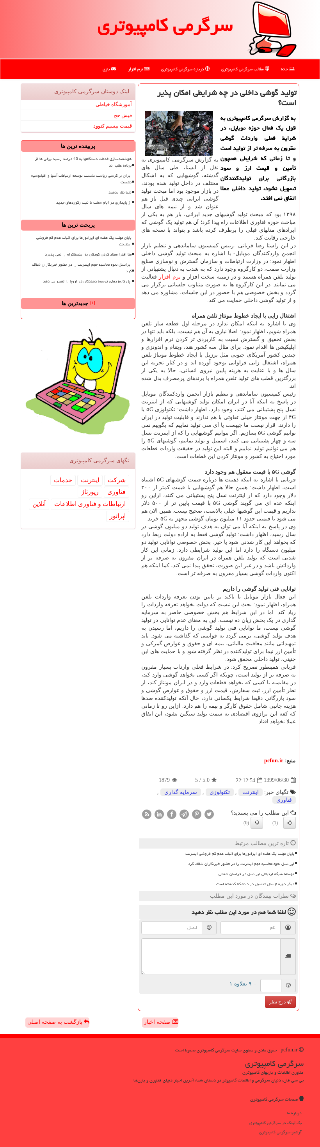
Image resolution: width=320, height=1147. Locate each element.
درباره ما (294, 1113)
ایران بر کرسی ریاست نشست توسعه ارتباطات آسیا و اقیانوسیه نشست (81, 179)
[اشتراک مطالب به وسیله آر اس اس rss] (146, 814)
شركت (117, 480)
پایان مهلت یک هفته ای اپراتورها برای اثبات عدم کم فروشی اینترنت (239, 854)
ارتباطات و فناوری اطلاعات (90, 504)
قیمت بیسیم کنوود (112, 126)
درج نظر (278, 1002)
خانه (285, 69)
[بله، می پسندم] (289, 823)
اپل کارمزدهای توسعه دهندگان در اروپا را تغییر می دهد (87, 281)
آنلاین (39, 504)
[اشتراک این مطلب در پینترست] (196, 814)
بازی (107, 69)
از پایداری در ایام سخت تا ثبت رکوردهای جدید (94, 202)
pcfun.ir (273, 760)
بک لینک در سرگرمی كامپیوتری (275, 1123)
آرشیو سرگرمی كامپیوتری (280, 1132)
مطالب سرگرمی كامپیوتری (243, 69)
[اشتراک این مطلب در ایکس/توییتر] (209, 814)
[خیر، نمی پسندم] (257, 823)
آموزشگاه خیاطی (114, 104)
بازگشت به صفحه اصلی (55, 1022)
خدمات (63, 480)
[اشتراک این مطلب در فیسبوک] (171, 814)
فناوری (284, 800)
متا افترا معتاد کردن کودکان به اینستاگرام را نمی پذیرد (88, 254)
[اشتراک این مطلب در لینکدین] (159, 814)
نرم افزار (136, 69)
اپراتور (118, 516)
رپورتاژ (90, 491)
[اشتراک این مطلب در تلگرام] (184, 814)
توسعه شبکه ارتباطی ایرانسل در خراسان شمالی (256, 874)
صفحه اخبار (158, 1022)
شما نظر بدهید (120, 192)
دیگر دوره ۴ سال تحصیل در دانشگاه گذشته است (255, 884)
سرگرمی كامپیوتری (165, 25)
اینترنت (250, 792)
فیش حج (123, 115)
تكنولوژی (220, 792)
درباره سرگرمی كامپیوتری (183, 69)
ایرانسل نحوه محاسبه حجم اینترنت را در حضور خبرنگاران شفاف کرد (241, 864)
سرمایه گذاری (180, 792)
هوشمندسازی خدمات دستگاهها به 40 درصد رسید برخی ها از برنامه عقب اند (83, 162)
